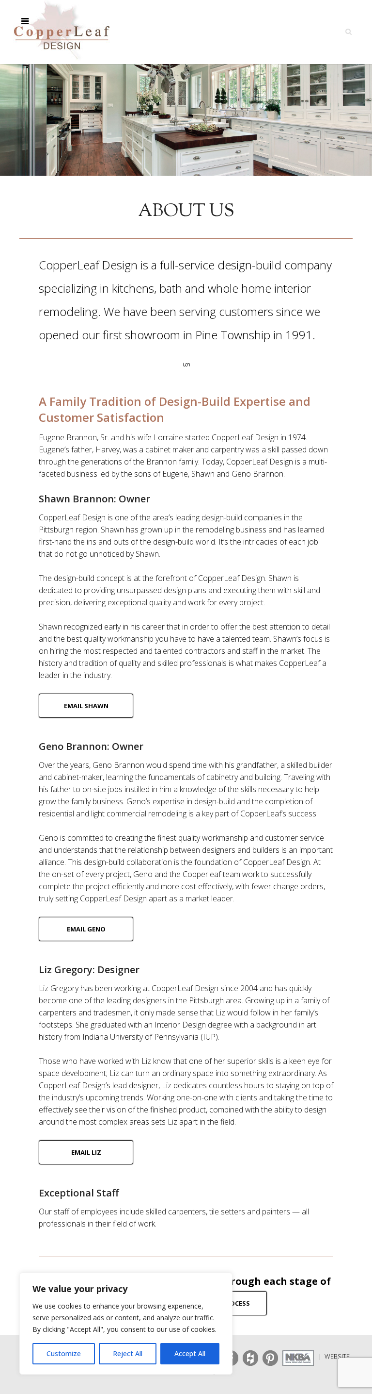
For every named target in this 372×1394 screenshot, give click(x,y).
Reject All (127, 1353)
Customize (63, 1353)
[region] (125, 1324)
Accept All (189, 1353)
